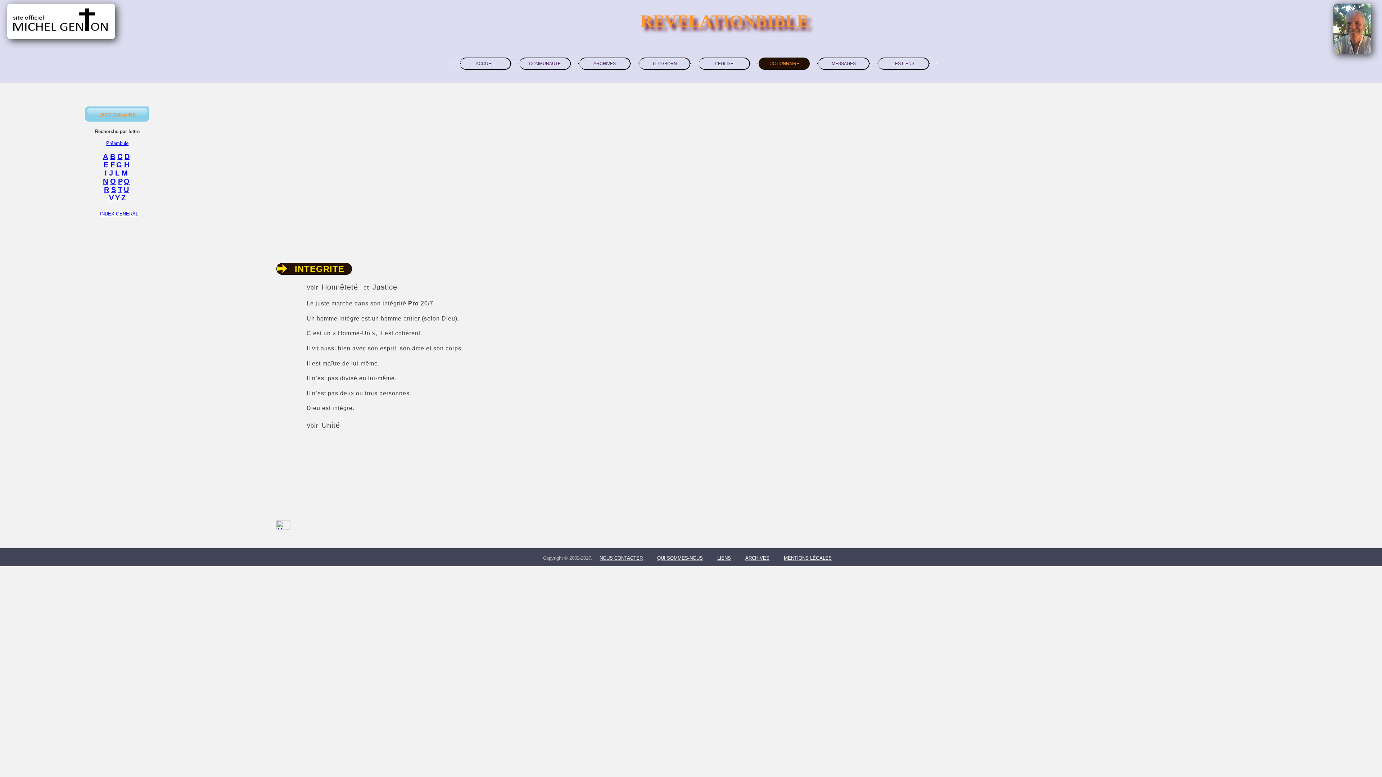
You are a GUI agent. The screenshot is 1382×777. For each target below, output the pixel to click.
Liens (724, 558)
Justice (384, 287)
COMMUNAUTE (545, 63)
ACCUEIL (485, 63)
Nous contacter (621, 558)
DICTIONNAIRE (783, 63)
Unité (331, 425)
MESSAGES (844, 63)
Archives (757, 558)
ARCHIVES (604, 63)
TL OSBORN (664, 63)
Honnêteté (340, 287)
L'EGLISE (724, 63)
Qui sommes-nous (680, 558)
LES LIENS (903, 63)
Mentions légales (808, 558)
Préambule (117, 143)
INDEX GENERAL (119, 214)
